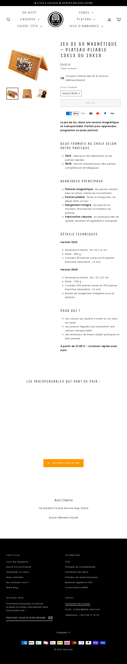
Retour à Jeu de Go (66, 463)
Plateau (85, 19)
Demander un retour (17, 572)
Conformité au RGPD (76, 587)
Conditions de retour (77, 572)
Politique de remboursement (81, 577)
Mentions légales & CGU (78, 582)
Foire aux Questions (17, 561)
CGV (67, 561)
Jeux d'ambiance (85, 26)
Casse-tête (29, 26)
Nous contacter (15, 577)
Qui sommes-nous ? (17, 582)
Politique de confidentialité (80, 566)
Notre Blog (12, 587)
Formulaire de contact (77, 603)
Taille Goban (68, 87)
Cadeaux (28, 19)
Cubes (85, 12)
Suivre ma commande (18, 566)
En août (29, 12)
